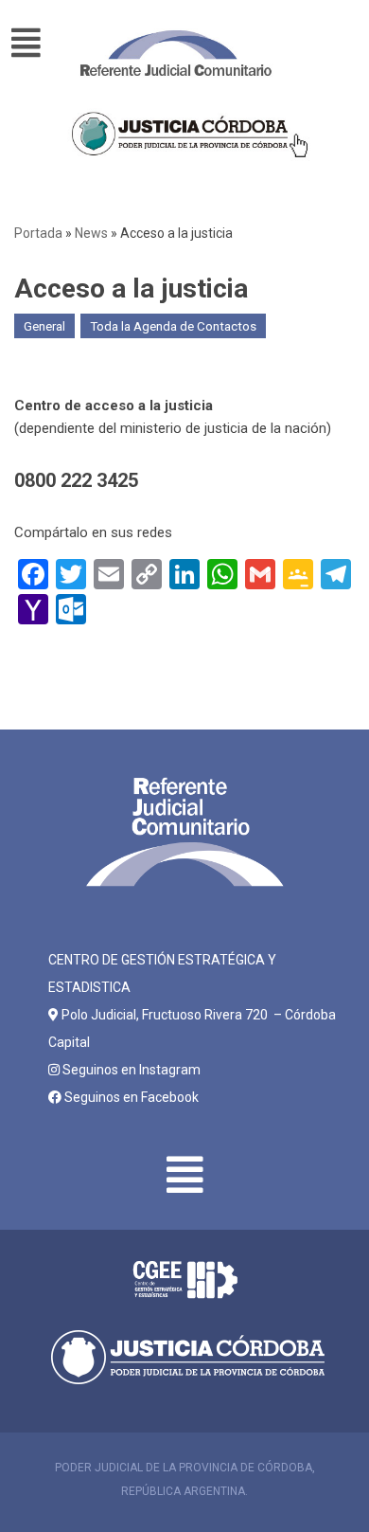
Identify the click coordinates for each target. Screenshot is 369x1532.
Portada (38, 233)
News (91, 233)
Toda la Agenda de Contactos (173, 325)
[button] (37, 43)
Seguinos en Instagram (130, 1069)
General (44, 325)
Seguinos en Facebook (130, 1097)
